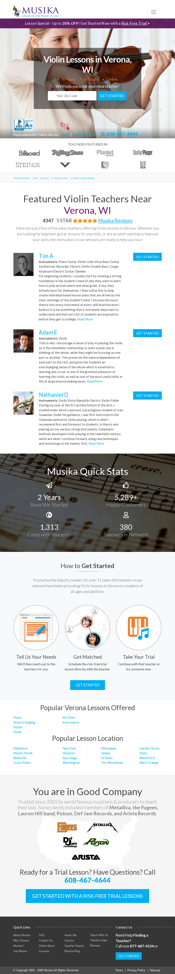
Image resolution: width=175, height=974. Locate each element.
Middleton (20, 748)
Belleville (19, 758)
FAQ (65, 135)
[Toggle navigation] (154, 12)
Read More (85, 319)
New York (69, 748)
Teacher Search (74, 945)
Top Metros (20, 951)
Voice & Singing (24, 722)
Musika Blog (72, 951)
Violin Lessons (61, 178)
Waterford (147, 758)
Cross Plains (22, 762)
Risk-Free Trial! (134, 23)
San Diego (70, 758)
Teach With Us (99, 935)
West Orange (149, 762)
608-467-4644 (122, 134)
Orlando (107, 758)
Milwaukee (108, 748)
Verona (45, 178)
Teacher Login (98, 940)
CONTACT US (85, 135)
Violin (17, 732)
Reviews (95, 945)
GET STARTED (112, 96)
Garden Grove (149, 748)
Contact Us (46, 940)
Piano (17, 717)
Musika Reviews (115, 220)
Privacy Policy (136, 970)
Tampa (105, 753)
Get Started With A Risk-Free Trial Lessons (87, 896)
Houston (69, 753)
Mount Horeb (22, 753)
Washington (71, 762)
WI (36, 178)
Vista (143, 753)
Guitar (17, 727)
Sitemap (155, 970)
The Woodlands (112, 762)
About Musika (21, 935)
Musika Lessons (22, 178)
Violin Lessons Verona (83, 178)
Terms (119, 970)
